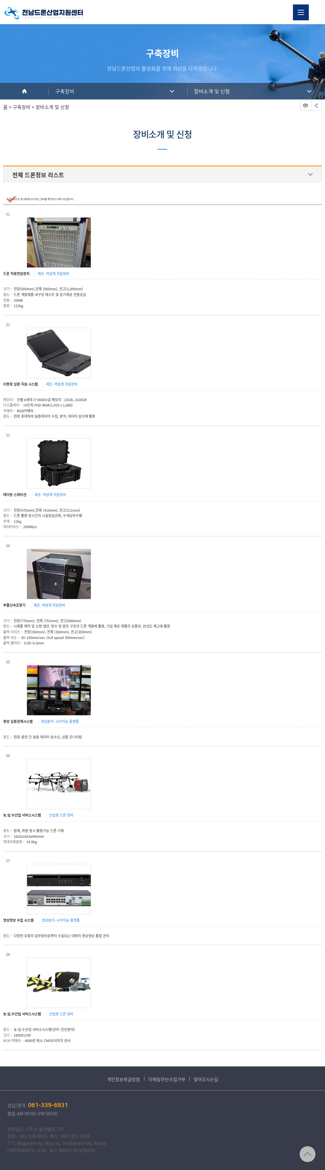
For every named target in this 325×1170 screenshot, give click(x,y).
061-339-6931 (48, 1105)
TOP (307, 1154)
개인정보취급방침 (123, 1079)
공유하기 (316, 105)
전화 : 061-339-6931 (27, 1136)
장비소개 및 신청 (212, 91)
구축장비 (64, 91)
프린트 (305, 105)
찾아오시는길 (206, 1079)
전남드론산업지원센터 (43, 13)
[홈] (24, 91)
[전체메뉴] (301, 12)
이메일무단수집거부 (166, 1079)
